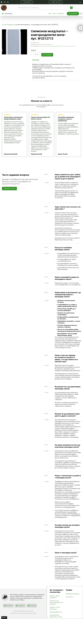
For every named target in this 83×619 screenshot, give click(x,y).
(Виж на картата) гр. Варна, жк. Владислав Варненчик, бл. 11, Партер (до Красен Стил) (57, 46)
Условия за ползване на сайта (25, 613)
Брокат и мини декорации (55, 608)
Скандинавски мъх (56, 612)
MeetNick (34, 613)
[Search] (71, 7)
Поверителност (14, 613)
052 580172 (27, 2)
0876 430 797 (56, 2)
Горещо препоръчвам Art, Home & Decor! (40, 118)
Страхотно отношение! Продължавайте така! (13, 118)
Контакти (60, 13)
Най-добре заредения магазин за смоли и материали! (66, 119)
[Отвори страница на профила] (80, 2)
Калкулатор (73, 13)
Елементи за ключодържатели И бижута (56, 602)
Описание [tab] (35, 60)
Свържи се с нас (9, 188)
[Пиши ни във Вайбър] (8, 2)
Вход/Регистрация (72, 594)
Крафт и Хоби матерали (54, 596)
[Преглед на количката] (81, 13)
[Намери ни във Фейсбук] (1, 2)
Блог (49, 13)
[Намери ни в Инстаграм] (4, 2)
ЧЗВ (54, 13)
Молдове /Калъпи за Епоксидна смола (44, 44)
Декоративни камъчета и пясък (56, 616)
